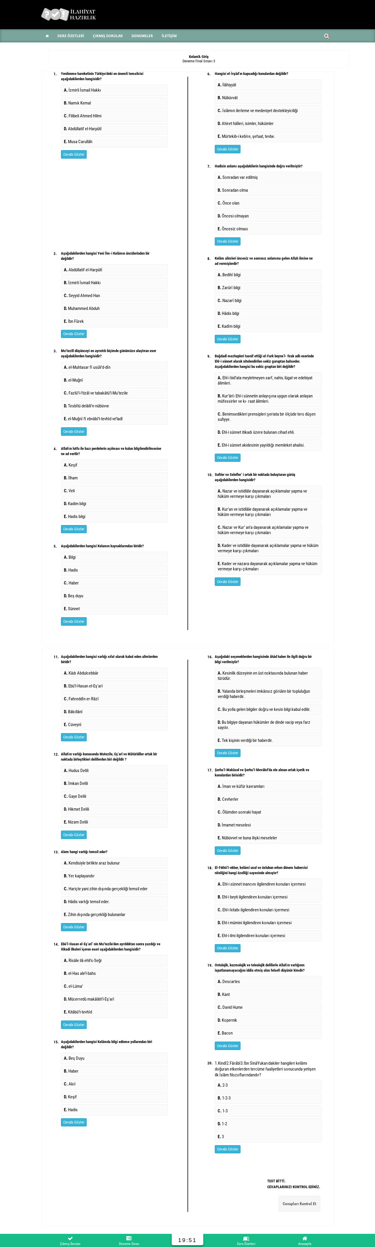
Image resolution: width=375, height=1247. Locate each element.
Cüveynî (72, 724)
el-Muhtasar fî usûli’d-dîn (87, 367)
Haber (71, 583)
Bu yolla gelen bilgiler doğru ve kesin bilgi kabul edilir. (264, 709)
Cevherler (228, 799)
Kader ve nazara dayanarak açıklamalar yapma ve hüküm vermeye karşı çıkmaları (267, 566)
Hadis (71, 570)
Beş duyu (73, 595)
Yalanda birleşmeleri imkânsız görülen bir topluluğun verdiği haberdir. (264, 694)
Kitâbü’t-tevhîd (78, 1012)
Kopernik (227, 1020)
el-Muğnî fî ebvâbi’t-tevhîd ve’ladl (93, 418)
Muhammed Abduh (82, 308)
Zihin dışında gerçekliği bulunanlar (94, 914)
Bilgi (70, 557)
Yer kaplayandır (79, 876)
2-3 (223, 1085)
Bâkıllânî (73, 711)
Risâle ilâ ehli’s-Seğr (83, 960)
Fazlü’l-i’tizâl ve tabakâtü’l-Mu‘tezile (96, 393)
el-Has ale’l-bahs (80, 973)
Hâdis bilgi (228, 313)
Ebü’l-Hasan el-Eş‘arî (83, 686)
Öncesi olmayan (233, 216)
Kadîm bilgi (229, 326)
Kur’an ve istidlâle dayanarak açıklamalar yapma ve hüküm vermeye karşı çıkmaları (262, 512)
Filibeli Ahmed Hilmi (82, 116)
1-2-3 (224, 1098)
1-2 (222, 1123)
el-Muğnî (73, 380)
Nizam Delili (76, 822)
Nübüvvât (228, 97)
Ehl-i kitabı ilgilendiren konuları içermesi (253, 909)
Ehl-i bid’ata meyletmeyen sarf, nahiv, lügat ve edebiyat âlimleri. (265, 380)
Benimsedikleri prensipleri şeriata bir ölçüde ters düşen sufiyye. (267, 416)
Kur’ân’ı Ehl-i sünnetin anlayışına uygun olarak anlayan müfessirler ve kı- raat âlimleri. (265, 398)
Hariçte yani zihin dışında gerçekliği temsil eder (106, 888)
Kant (224, 994)
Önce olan (228, 203)
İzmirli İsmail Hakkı (82, 90)
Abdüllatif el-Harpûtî (83, 128)
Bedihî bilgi (229, 274)
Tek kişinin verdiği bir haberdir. (245, 740)
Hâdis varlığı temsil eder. (87, 901)
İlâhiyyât (227, 85)
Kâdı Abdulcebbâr (81, 673)
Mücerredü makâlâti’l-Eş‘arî (89, 999)
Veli (69, 490)
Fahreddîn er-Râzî (81, 698)
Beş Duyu (74, 1058)
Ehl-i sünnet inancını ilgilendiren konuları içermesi (262, 884)
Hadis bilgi (74, 516)
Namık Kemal (77, 103)
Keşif (70, 465)
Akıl (69, 1084)
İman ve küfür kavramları (241, 786)
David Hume (230, 1007)
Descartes (229, 981)
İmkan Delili (76, 783)
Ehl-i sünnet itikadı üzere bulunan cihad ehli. (257, 432)
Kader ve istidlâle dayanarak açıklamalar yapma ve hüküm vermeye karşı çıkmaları (268, 548)
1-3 (223, 1111)
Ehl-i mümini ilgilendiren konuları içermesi (255, 922)
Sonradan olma (233, 190)
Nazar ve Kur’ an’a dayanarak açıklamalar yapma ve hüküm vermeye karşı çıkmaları (263, 530)
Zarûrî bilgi (229, 287)
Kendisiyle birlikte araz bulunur (92, 863)
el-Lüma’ (73, 986)
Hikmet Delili (76, 809)
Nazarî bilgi (229, 300)
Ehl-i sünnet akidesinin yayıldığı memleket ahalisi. (261, 445)
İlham (71, 478)
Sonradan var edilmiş (238, 177)
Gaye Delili (75, 796)
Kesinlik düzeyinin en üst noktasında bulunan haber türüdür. (263, 675)
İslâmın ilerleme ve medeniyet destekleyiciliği (258, 110)
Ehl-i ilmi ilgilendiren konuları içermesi (251, 935)
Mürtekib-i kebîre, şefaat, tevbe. (246, 136)
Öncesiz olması (233, 228)
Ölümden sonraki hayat (239, 812)
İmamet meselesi (234, 825)
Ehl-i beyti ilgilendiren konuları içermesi (252, 897)
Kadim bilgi (75, 503)
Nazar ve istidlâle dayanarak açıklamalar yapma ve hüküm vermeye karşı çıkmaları (262, 493)
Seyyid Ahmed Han (82, 295)
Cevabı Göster (73, 154)
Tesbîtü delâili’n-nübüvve (86, 406)
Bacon (225, 1033)
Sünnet (72, 608)
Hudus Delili (76, 770)
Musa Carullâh (78, 141)
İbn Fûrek (74, 321)
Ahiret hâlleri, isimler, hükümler (246, 123)
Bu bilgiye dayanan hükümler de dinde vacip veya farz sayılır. (264, 725)
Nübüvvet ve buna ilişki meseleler (247, 838)
